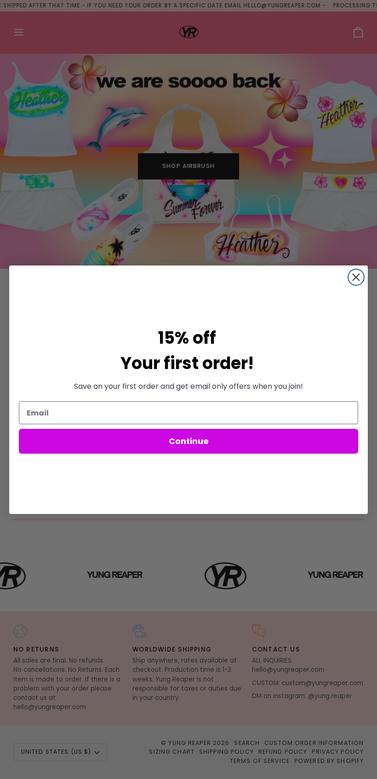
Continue (189, 441)
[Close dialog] (356, 277)
